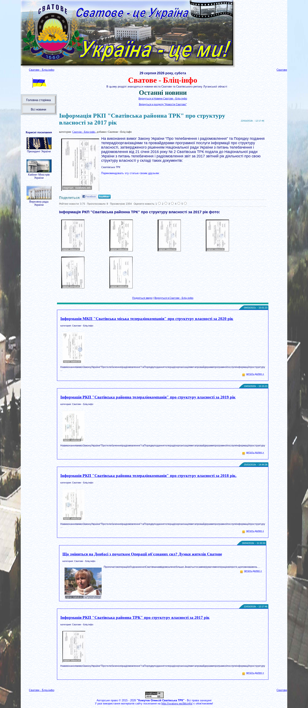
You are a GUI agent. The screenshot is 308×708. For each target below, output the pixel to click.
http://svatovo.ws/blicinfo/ (177, 703)
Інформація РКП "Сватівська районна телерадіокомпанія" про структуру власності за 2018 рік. (148, 475)
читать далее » (255, 374)
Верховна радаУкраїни (38, 203)
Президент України (39, 151)
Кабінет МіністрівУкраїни (39, 176)
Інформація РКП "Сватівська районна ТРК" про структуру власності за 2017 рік (135, 617)
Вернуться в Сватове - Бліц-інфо (173, 298)
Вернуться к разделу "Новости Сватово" (163, 104)
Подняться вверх (142, 298)
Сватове (282, 69)
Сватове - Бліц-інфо (41, 69)
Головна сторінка (38, 100)
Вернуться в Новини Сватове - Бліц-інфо (162, 98)
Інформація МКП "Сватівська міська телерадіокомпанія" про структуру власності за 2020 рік (146, 318)
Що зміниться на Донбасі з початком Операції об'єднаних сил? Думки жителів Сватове (142, 554)
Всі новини (38, 109)
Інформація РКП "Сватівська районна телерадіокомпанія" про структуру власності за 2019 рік (148, 397)
